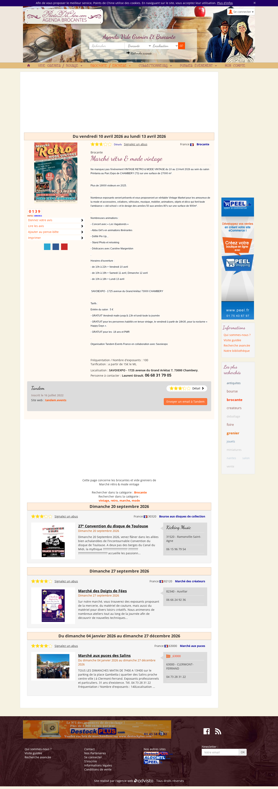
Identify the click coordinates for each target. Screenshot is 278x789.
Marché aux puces (192, 646)
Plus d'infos (225, 3)
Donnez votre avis (40, 220)
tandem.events (55, 400)
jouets (231, 441)
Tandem (38, 388)
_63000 (176, 656)
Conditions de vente (98, 769)
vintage (104, 500)
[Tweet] (47, 246)
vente (230, 466)
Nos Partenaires (95, 753)
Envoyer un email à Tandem (185, 401)
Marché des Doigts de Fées (102, 590)
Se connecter (93, 757)
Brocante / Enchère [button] (109, 66)
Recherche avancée (141, 53)
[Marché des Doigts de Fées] (53, 605)
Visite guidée (232, 340)
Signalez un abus (135, 144)
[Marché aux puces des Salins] (53, 666)
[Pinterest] (64, 246)
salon (246, 458)
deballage (233, 416)
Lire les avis (36, 226)
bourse (232, 391)
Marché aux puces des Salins (104, 655)
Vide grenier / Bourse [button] (59, 66)
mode (136, 500)
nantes (231, 458)
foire (230, 424)
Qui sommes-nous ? (237, 335)
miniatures (234, 450)
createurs (234, 408)
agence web (125, 781)
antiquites (234, 383)
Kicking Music (178, 527)
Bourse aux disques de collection (182, 516)
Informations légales (98, 765)
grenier (233, 433)
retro (114, 500)
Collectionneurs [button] (154, 66)
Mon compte (235, 66)
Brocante (203, 144)
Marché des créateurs (190, 581)
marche (124, 500)
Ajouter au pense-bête (43, 232)
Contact (89, 749)
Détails (118, 144)
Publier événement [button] (197, 66)
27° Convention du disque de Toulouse (113, 526)
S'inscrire (90, 761)
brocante (234, 399)
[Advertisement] (119, 104)
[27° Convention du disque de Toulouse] (53, 540)
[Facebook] (56, 246)
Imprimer (34, 238)
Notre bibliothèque (237, 351)
